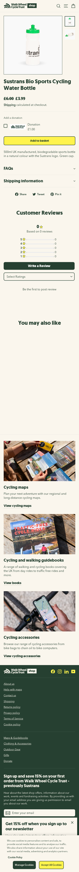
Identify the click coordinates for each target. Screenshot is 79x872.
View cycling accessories (22, 656)
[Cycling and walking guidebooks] (39, 534)
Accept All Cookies (51, 864)
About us (9, 683)
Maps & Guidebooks (16, 738)
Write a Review (39, 266)
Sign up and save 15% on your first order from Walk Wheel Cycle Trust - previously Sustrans (36, 780)
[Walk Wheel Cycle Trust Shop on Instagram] (60, 671)
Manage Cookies (24, 864)
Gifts (6, 755)
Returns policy (12, 707)
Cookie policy (12, 724)
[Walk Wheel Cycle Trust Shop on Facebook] (53, 671)
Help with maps (13, 689)
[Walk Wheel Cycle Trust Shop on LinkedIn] (66, 671)
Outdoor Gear (12, 749)
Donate (8, 761)
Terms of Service (13, 718)
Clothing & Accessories (17, 743)
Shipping (10, 105)
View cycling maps (17, 506)
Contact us (10, 695)
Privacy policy (12, 713)
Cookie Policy (15, 857)
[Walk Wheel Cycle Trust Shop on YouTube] (73, 671)
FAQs (8, 168)
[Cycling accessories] (39, 611)
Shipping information (23, 181)
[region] (39, 853)
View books (12, 583)
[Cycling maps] (39, 461)
